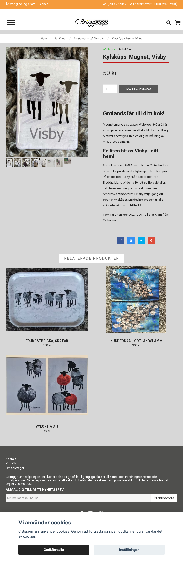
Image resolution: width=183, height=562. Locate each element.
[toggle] (13, 23)
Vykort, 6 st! (47, 426)
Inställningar (129, 550)
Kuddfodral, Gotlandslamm (136, 341)
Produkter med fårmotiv (90, 38)
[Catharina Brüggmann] (92, 22)
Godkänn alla (54, 550)
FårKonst (62, 38)
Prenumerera (164, 498)
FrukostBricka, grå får (47, 341)
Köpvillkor (13, 463)
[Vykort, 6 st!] (47, 385)
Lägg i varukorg (138, 88)
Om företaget (15, 468)
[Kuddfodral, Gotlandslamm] (136, 299)
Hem (46, 38)
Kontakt (11, 459)
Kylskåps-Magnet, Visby (127, 38)
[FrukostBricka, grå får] (47, 299)
